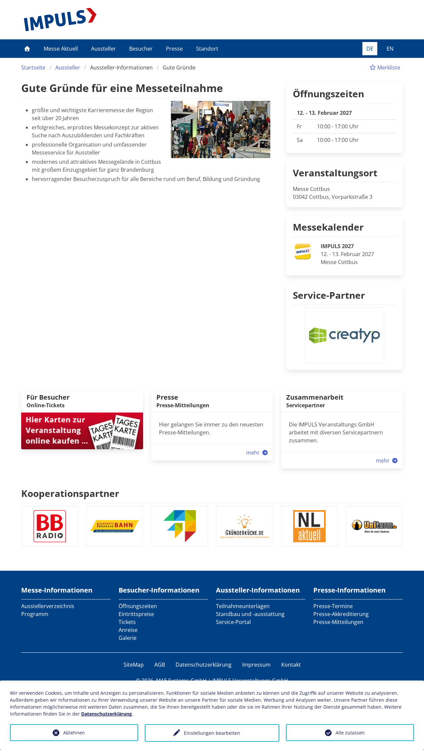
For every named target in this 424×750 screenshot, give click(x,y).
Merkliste (388, 67)
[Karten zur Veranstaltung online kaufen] (82, 430)
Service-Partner (329, 295)
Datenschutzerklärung (204, 664)
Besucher (141, 48)
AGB (159, 664)
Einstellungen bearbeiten (212, 733)
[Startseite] (27, 48)
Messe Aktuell (61, 48)
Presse (174, 48)
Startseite (33, 67)
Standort (207, 48)
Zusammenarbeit (315, 397)
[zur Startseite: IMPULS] (60, 19)
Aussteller (103, 48)
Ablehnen (74, 732)
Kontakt (291, 664)
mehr (253, 452)
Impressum (256, 664)
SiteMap (134, 664)
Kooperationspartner (70, 493)
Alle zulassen (350, 732)
